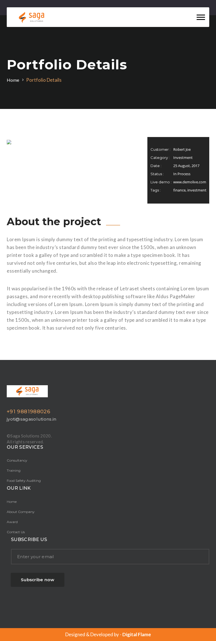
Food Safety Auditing (24, 480)
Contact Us (16, 532)
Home (13, 80)
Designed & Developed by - (108, 634)
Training (14, 470)
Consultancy (17, 460)
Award (12, 522)
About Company (21, 512)
